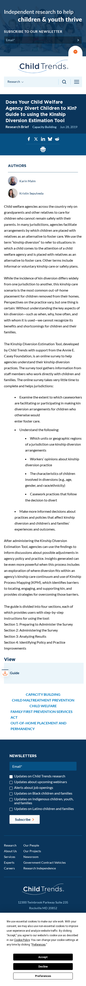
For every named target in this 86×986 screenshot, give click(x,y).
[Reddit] (57, 139)
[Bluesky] (50, 139)
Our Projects (32, 851)
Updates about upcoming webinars (40, 782)
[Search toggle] (64, 82)
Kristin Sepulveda (31, 193)
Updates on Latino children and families (44, 809)
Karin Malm (27, 181)
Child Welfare (43, 706)
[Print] (43, 150)
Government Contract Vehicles (44, 862)
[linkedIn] (43, 139)
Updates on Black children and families (43, 793)
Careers (9, 868)
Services (9, 857)
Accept (43, 957)
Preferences (43, 976)
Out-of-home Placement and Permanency (38, 726)
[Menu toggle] (77, 81)
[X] (36, 139)
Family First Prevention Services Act (42, 714)
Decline (43, 966)
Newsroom (31, 857)
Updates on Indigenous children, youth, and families (43, 801)
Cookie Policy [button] (22, 940)
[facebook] (29, 139)
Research (10, 845)
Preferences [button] (39, 944)
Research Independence (39, 868)
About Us (10, 851)
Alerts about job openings (33, 788)
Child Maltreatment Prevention (43, 700)
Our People (31, 845)
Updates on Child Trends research (39, 776)
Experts (9, 862)
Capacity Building (44, 127)
